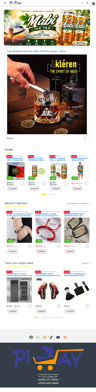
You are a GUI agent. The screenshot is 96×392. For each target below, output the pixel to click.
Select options (22, 183)
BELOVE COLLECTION (57, 156)
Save (10, 156)
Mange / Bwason (12, 156)
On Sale (9, 149)
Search (82, 3)
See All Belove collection (78, 203)
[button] (44, 194)
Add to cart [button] (85, 138)
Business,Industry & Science (16, 271)
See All (85, 263)
